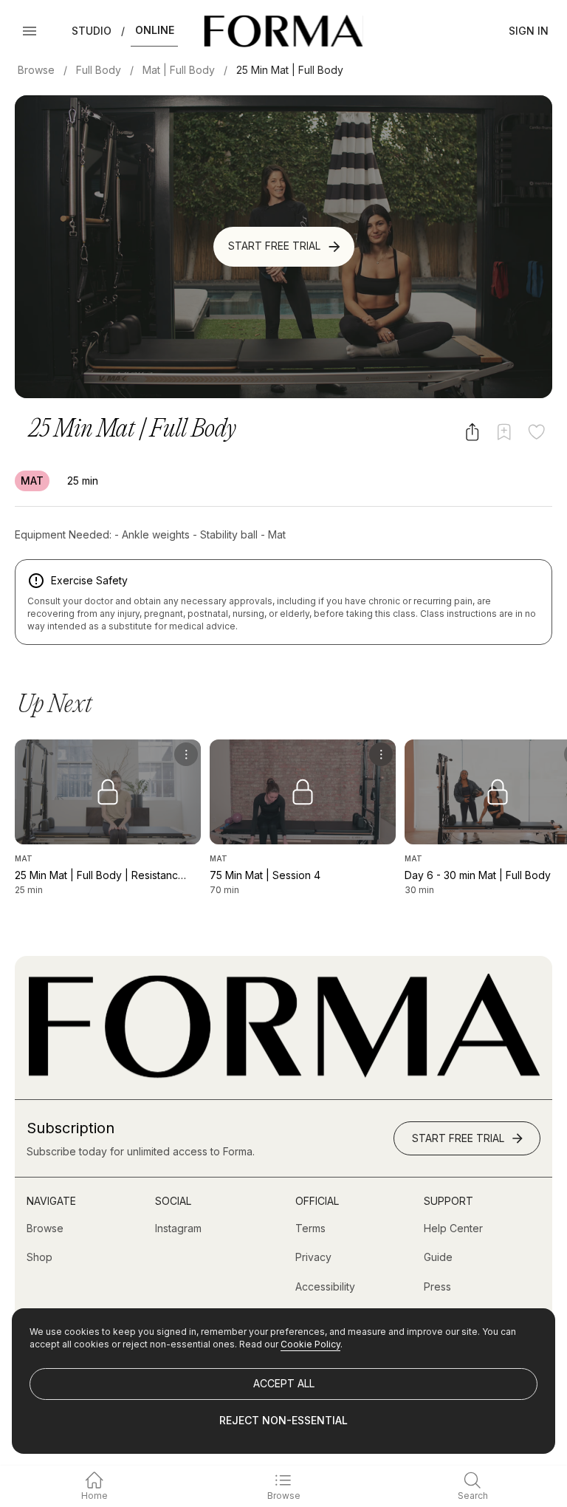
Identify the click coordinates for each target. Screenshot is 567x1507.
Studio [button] (91, 30)
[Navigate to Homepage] (283, 31)
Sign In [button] (529, 30)
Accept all (284, 1383)
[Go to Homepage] (283, 1074)
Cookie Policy (310, 1344)
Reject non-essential (283, 1420)
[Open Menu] (29, 31)
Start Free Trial (274, 245)
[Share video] (472, 432)
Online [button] (154, 30)
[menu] (186, 754)
